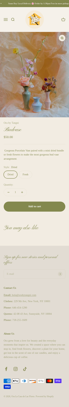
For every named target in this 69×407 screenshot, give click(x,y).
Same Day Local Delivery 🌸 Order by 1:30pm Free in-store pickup (38, 3)
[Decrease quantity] (8, 192)
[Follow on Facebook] (6, 369)
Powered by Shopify (45, 396)
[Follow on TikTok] (24, 369)
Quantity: (8, 184)
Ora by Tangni (11, 122)
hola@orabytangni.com (20, 295)
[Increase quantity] (22, 192)
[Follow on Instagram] (15, 369)
